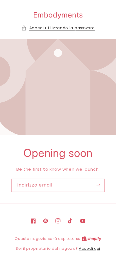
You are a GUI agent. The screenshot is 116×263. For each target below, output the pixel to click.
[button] (58, 28)
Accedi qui (89, 248)
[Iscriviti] (98, 185)
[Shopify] (91, 238)
